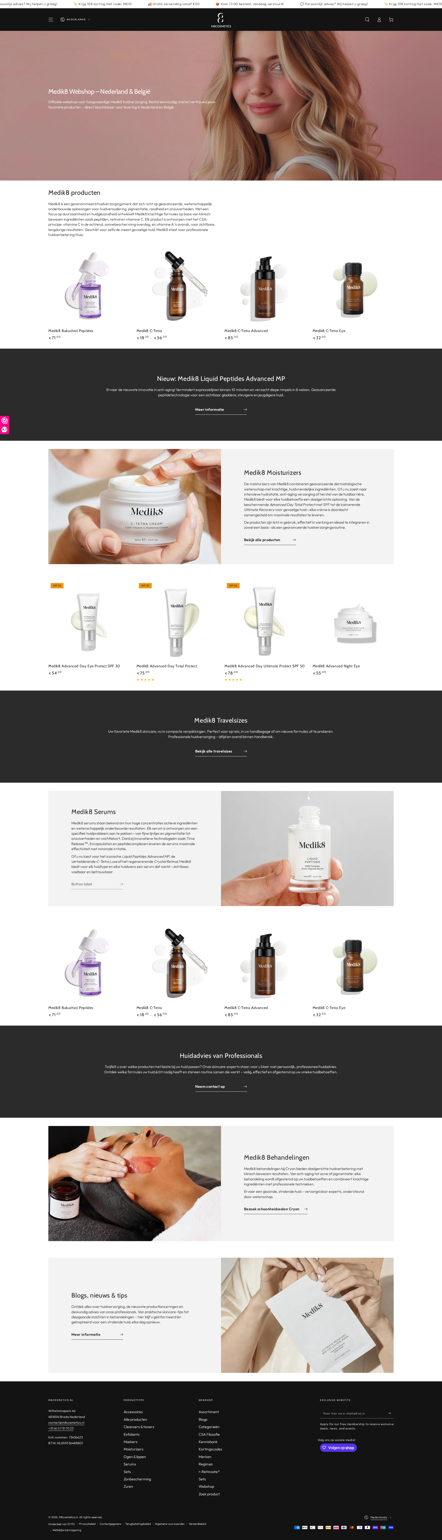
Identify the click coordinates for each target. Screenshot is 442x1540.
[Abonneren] (391, 1413)
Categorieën (209, 1426)
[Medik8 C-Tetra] (177, 286)
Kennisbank (208, 1441)
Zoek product (209, 1494)
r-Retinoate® (209, 1471)
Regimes (206, 1464)
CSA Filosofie (209, 1434)
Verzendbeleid (197, 1523)
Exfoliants (132, 1434)
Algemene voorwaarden (170, 1523)
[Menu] (51, 20)
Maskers (130, 1441)
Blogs (203, 1419)
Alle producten (135, 1419)
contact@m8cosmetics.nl (66, 1422)
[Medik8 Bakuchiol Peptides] (89, 286)
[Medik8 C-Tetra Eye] (353, 286)
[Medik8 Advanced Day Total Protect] (177, 621)
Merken (205, 1456)
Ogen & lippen (135, 1456)
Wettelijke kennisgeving (66, 1530)
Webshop (206, 1486)
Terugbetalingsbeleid (138, 1523)
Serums (130, 1464)
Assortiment (209, 1411)
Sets (127, 1471)
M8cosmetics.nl (68, 1517)
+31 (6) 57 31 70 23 (60, 1428)
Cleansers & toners (139, 1426)
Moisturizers (133, 1449)
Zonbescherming (137, 1479)
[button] (367, 20)
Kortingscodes (210, 1449)
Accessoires (133, 1411)
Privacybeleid (87, 1523)
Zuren (128, 1486)
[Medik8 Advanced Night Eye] (353, 621)
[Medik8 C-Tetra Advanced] (265, 286)
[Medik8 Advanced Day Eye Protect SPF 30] (89, 621)
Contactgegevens (110, 1523)
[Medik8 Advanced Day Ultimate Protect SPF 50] (265, 621)
